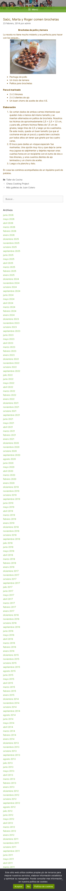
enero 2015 (8, 695)
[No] (62, 879)
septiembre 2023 (11, 331)
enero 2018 (8, 567)
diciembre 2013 (11, 743)
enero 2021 (8, 439)
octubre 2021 (9, 411)
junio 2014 (8, 719)
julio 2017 (7, 587)
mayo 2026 (8, 219)
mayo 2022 (8, 383)
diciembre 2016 (11, 615)
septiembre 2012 (11, 803)
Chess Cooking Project (17, 183)
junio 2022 (8, 379)
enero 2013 (8, 787)
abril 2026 (8, 223)
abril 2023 (8, 343)
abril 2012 (8, 823)
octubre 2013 (10, 751)
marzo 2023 (9, 347)
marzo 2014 (9, 731)
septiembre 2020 (11, 455)
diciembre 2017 (11, 571)
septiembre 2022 (11, 371)
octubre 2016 (10, 623)
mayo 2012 (8, 819)
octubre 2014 (10, 707)
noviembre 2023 (11, 323)
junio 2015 (8, 675)
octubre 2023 (10, 327)
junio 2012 (8, 815)
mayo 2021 (8, 423)
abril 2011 (8, 863)
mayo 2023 (8, 339)
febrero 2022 (9, 395)
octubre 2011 (9, 847)
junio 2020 (8, 463)
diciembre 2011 (10, 839)
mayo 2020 (8, 467)
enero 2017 (8, 611)
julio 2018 (8, 543)
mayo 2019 (8, 507)
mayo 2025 (8, 259)
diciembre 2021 (11, 403)
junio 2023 (8, 335)
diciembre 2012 (11, 791)
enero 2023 (9, 355)
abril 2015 (8, 683)
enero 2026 (9, 235)
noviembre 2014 (11, 703)
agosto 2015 (9, 671)
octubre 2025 (10, 247)
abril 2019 (8, 511)
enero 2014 (8, 739)
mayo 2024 (8, 299)
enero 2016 (8, 651)
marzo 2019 (9, 515)
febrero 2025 (9, 271)
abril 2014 (8, 727)
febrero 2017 (9, 607)
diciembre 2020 (11, 443)
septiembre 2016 (11, 627)
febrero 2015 (9, 691)
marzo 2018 (9, 559)
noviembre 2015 (11, 659)
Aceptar (18, 886)
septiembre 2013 (11, 755)
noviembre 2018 (11, 531)
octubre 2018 (10, 535)
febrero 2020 (9, 479)
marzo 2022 (9, 391)
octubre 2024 (10, 287)
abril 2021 (8, 427)
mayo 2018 (8, 551)
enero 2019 (8, 523)
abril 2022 (8, 387)
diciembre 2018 (11, 527)
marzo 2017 (9, 603)
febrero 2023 (9, 351)
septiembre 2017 (11, 583)
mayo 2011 (8, 859)
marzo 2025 (9, 267)
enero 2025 (9, 275)
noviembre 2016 (11, 619)
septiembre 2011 (11, 851)
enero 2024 (9, 315)
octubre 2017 (9, 579)
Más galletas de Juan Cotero (20, 187)
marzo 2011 (9, 867)
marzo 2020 (9, 475)
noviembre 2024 (11, 283)
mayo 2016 (8, 635)
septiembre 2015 (11, 667)
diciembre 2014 (11, 699)
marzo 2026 (9, 227)
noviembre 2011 (11, 843)
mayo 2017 (8, 595)
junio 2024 (8, 295)
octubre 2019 (10, 495)
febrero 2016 (9, 647)
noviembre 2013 (11, 747)
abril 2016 (8, 639)
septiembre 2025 (11, 251)
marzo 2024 (9, 307)
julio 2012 (7, 811)
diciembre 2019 (11, 487)
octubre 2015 (10, 663)
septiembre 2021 (11, 415)
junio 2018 (8, 547)
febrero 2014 (9, 735)
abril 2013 (8, 775)
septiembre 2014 (11, 711)
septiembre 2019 (11, 499)
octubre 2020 (10, 451)
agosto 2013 (9, 759)
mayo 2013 (8, 771)
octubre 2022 (10, 367)
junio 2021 (8, 419)
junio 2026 (8, 215)
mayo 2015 (8, 679)
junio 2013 (8, 767)
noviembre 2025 (11, 243)
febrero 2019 (9, 519)
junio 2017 (8, 591)
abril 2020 (8, 471)
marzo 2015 (9, 687)
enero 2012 (8, 835)
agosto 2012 (9, 807)
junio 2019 (8, 503)
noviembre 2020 (11, 447)
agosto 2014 (9, 715)
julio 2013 (8, 763)
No (28, 886)
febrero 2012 (9, 831)
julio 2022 (8, 375)
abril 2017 (8, 599)
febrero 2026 (9, 231)
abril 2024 (8, 303)
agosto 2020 (9, 459)
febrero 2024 (9, 311)
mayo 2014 (8, 723)
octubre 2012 (9, 799)
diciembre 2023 (11, 319)
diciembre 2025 (11, 239)
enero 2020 (9, 483)
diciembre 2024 (11, 279)
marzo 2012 (9, 827)
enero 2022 (8, 399)
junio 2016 (8, 631)
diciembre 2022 (11, 359)
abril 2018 (8, 555)
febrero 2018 (9, 563)
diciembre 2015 (11, 655)
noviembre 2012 (11, 795)
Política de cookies (43, 886)
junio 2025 (8, 255)
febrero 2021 (9, 435)
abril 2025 (8, 263)
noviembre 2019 (11, 491)
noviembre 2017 (11, 575)
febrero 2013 (9, 783)
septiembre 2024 (11, 291)
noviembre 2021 (11, 407)
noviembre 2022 (11, 363)
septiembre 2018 (11, 539)
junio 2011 (8, 855)
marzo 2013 (9, 779)
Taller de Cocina (14, 179)
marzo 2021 (9, 431)
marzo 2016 (9, 643)
